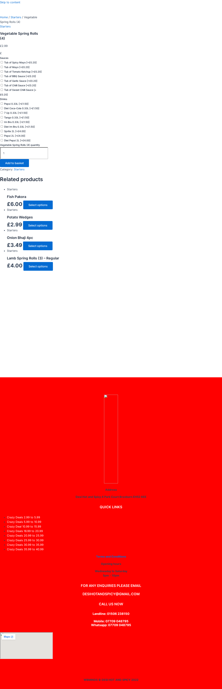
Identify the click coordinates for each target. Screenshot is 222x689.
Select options (38, 205)
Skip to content (10, 2)
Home (4, 17)
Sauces (4, 57)
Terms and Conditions (111, 556)
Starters (16, 17)
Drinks (3, 99)
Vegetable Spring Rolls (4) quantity (20, 144)
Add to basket (14, 163)
